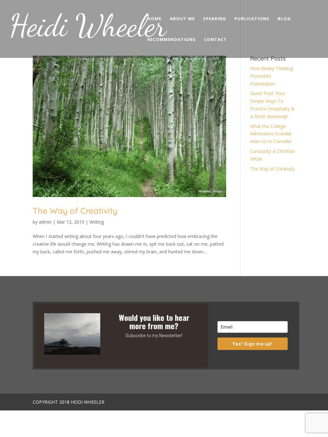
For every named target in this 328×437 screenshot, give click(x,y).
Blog (284, 18)
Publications (251, 18)
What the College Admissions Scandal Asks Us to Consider (271, 134)
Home (154, 18)
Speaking (214, 18)
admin (45, 222)
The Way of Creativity (75, 210)
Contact (215, 39)
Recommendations (171, 39)
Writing (96, 222)
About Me (182, 18)
